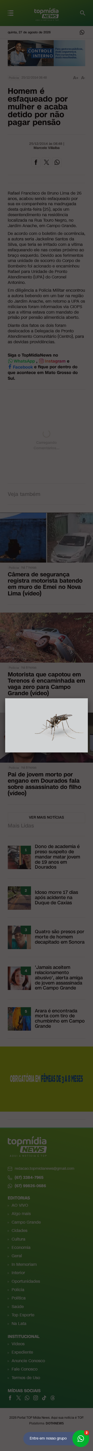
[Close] (87, 698)
